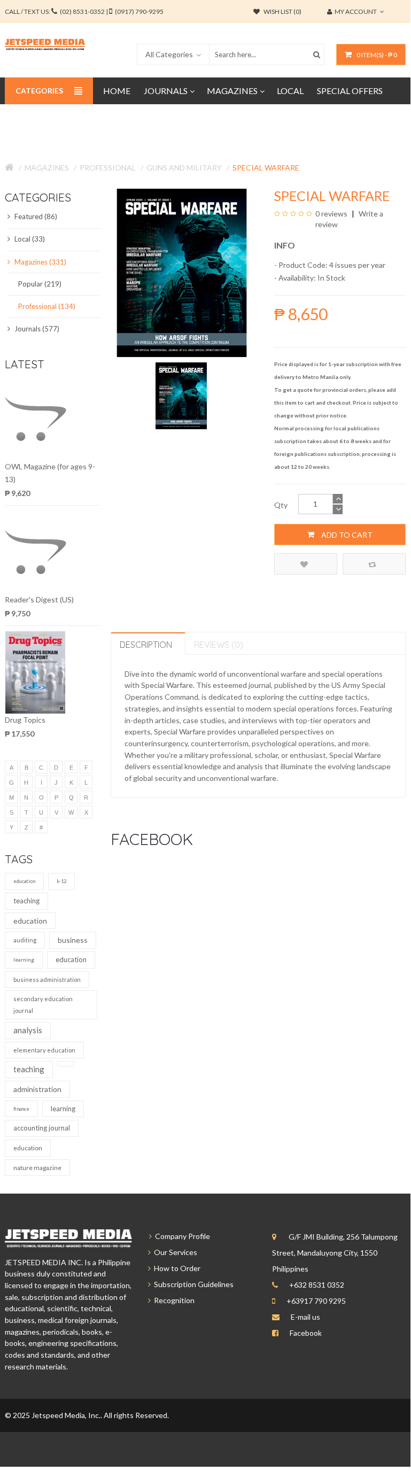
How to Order (175, 1268)
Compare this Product (374, 564)
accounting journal (41, 1128)
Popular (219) (39, 284)
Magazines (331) (39, 262)
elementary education (44, 1050)
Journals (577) (36, 328)
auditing (24, 939)
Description (146, 644)
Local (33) (29, 239)
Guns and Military (184, 167)
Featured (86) (35, 216)
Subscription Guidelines (192, 1284)
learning (23, 959)
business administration (47, 979)
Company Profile (181, 1236)
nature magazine (37, 1168)
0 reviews (331, 213)
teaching (26, 900)
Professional (108, 167)
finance (21, 1109)
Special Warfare (265, 167)
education (24, 881)
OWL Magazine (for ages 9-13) (50, 473)
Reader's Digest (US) (39, 599)
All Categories (169, 54)
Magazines (47, 167)
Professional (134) (46, 306)
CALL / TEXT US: (84, 11)
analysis (27, 1030)
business (73, 939)
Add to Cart (346, 534)
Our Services (174, 1252)
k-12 (61, 881)
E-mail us (305, 1316)
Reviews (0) (218, 644)
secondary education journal (43, 1004)
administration (37, 1089)
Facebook (306, 1332)
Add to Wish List (305, 564)
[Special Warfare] (181, 394)
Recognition (173, 1300)
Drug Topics (25, 719)
